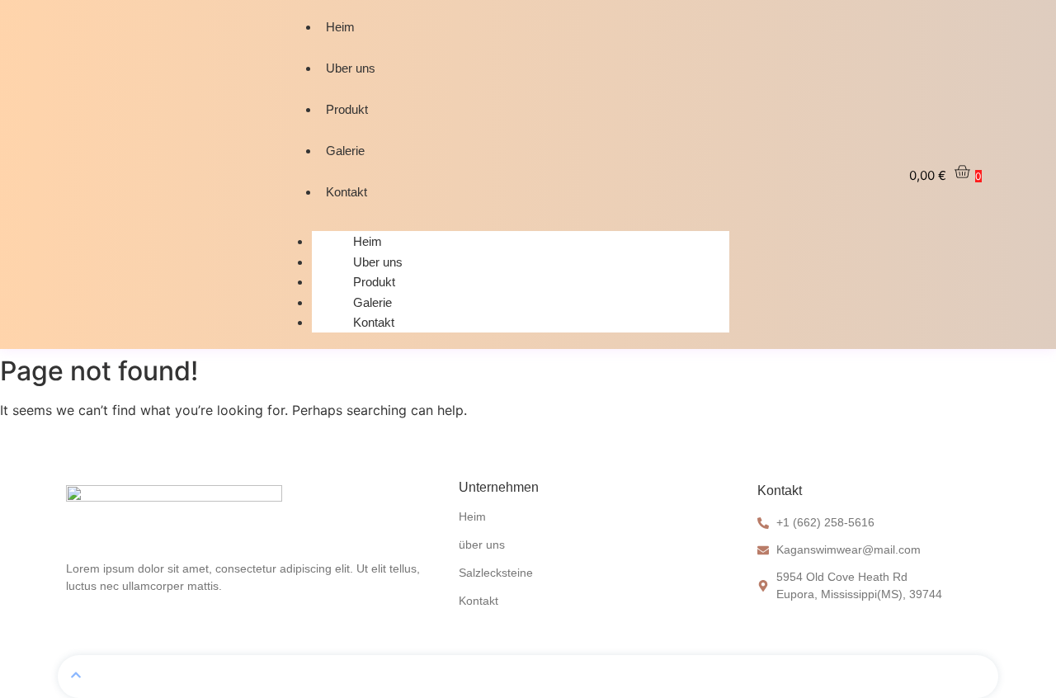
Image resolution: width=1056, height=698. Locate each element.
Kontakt (346, 192)
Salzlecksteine (496, 572)
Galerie (345, 151)
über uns (482, 544)
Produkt (347, 109)
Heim (340, 27)
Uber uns (350, 68)
